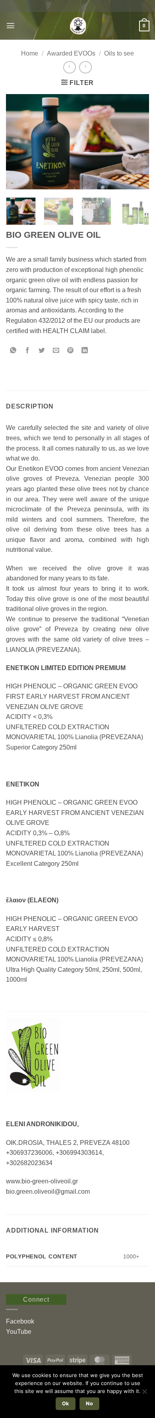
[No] (144, 1393)
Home (29, 53)
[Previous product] (85, 67)
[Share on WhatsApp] (13, 350)
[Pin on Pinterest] (70, 350)
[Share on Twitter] (41, 350)
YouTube (18, 1331)
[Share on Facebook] (27, 350)
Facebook (20, 1321)
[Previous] (19, 141)
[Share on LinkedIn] (84, 350)
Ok (65, 1403)
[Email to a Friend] (56, 350)
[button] (10, 25)
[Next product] (69, 67)
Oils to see (119, 53)
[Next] (136, 141)
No (89, 1403)
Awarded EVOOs (71, 53)
